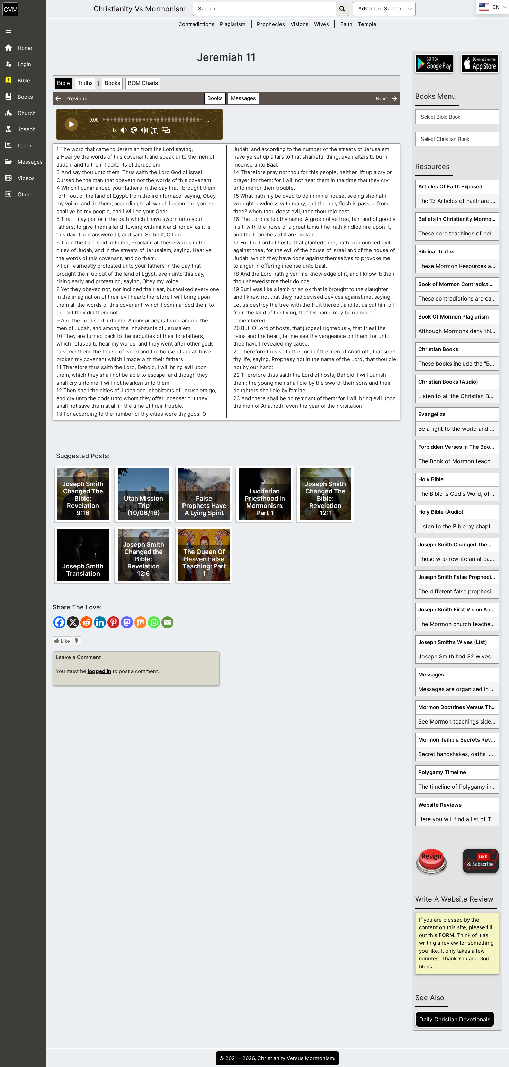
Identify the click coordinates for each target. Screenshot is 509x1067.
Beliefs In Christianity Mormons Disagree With (458, 219)
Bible (63, 83)
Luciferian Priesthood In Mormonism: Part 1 (265, 502)
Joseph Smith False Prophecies (457, 577)
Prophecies (271, 24)
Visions (300, 24)
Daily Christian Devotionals (454, 1019)
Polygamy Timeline (442, 772)
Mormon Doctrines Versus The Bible (458, 707)
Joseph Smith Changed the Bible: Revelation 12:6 (143, 559)
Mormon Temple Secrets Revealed (458, 739)
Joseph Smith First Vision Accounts (458, 609)
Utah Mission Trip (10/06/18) (143, 506)
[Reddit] (86, 622)
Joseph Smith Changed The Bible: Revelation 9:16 (83, 498)
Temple (367, 24)
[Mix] (140, 622)
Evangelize (432, 414)
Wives (321, 24)
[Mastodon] (127, 622)
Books (112, 83)
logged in (99, 671)
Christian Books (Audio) (448, 381)
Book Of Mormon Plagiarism (453, 316)
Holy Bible (431, 479)
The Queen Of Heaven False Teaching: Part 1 (204, 562)
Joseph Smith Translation (83, 570)
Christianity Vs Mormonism (139, 9)
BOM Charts (143, 83)
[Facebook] (59, 622)
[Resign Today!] (431, 862)
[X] (73, 622)
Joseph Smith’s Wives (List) (452, 642)
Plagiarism (232, 24)
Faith (346, 24)
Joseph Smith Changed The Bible (458, 544)
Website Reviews (440, 804)
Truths (85, 83)
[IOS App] (480, 63)
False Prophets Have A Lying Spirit (204, 506)
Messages (243, 98)
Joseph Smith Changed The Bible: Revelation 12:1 (325, 498)
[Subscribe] (481, 861)
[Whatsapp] (154, 622)
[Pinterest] (113, 622)
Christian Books (438, 349)
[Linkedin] (100, 622)
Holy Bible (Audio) (441, 512)
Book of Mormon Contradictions (458, 284)
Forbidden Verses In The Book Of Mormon (458, 446)
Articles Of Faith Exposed (450, 186)
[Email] (167, 622)
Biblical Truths (436, 251)
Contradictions (196, 24)
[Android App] (434, 63)
